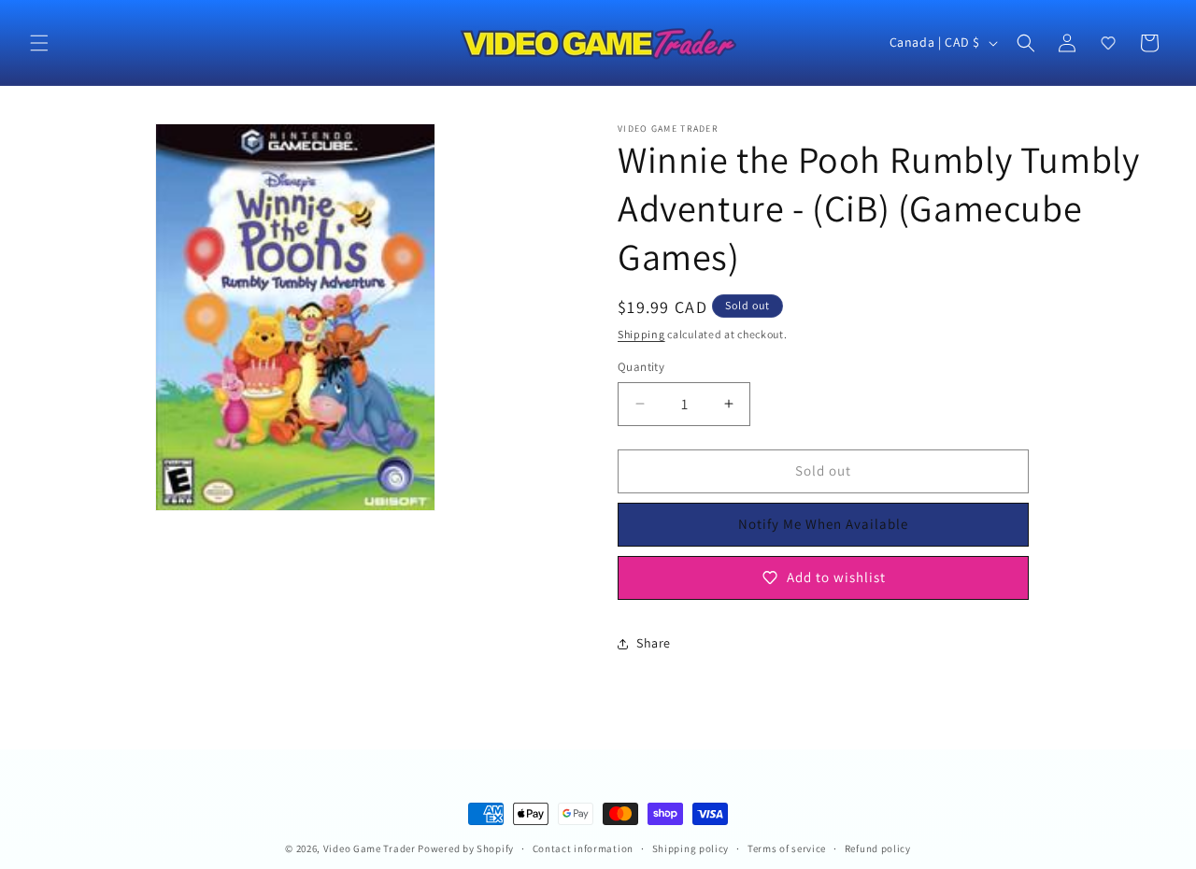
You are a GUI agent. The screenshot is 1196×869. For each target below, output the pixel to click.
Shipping (641, 334)
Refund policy (878, 848)
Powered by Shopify (466, 848)
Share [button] (653, 642)
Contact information (583, 848)
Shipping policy (691, 848)
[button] (39, 43)
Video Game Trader (369, 848)
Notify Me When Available (823, 524)
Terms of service (787, 848)
